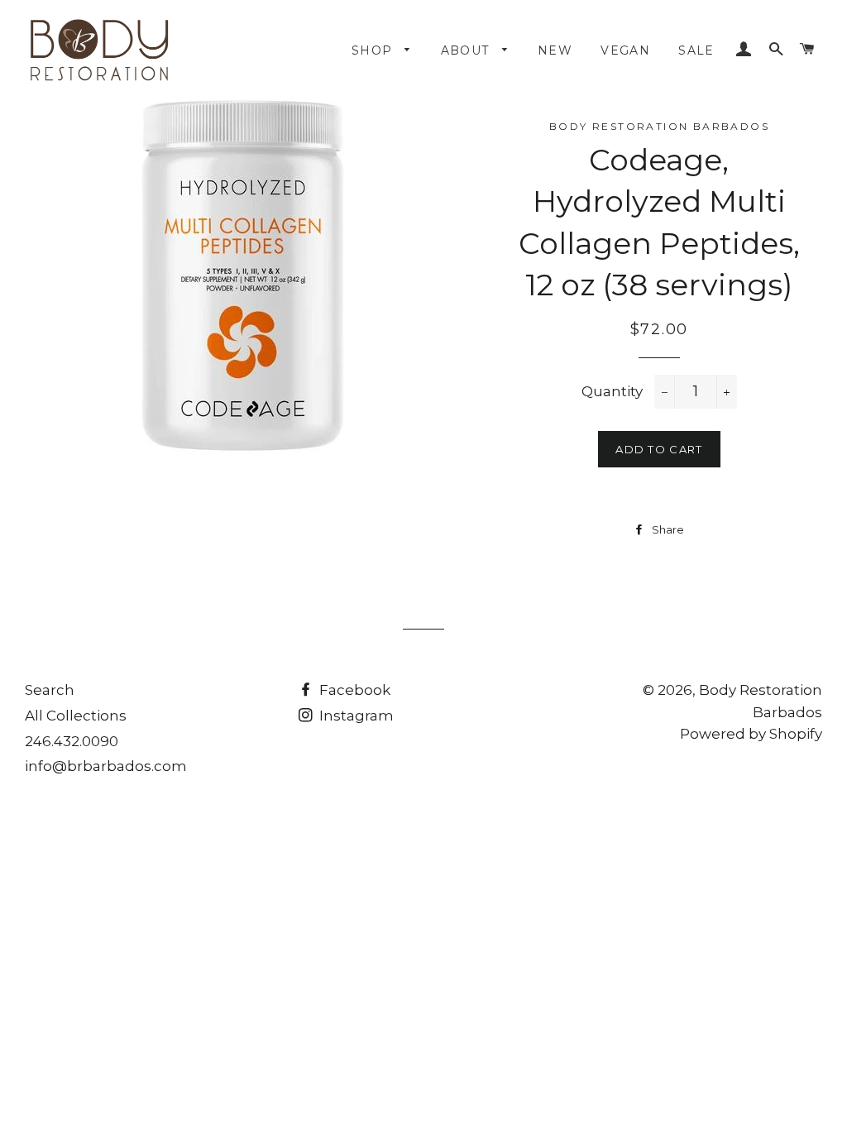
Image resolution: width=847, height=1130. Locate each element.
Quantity (612, 391)
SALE (696, 50)
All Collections (76, 715)
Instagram (355, 715)
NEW (555, 50)
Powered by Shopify (751, 733)
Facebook (353, 690)
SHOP (374, 50)
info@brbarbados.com (106, 766)
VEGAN (625, 50)
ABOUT (467, 50)
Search (49, 690)
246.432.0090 (71, 741)
